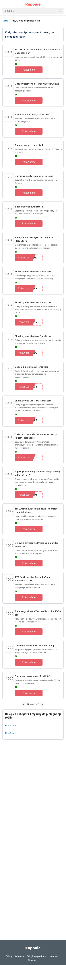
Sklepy (9, 956)
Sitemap (32, 960)
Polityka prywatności (37, 956)
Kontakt (54, 956)
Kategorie (19, 956)
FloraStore (10, 725)
